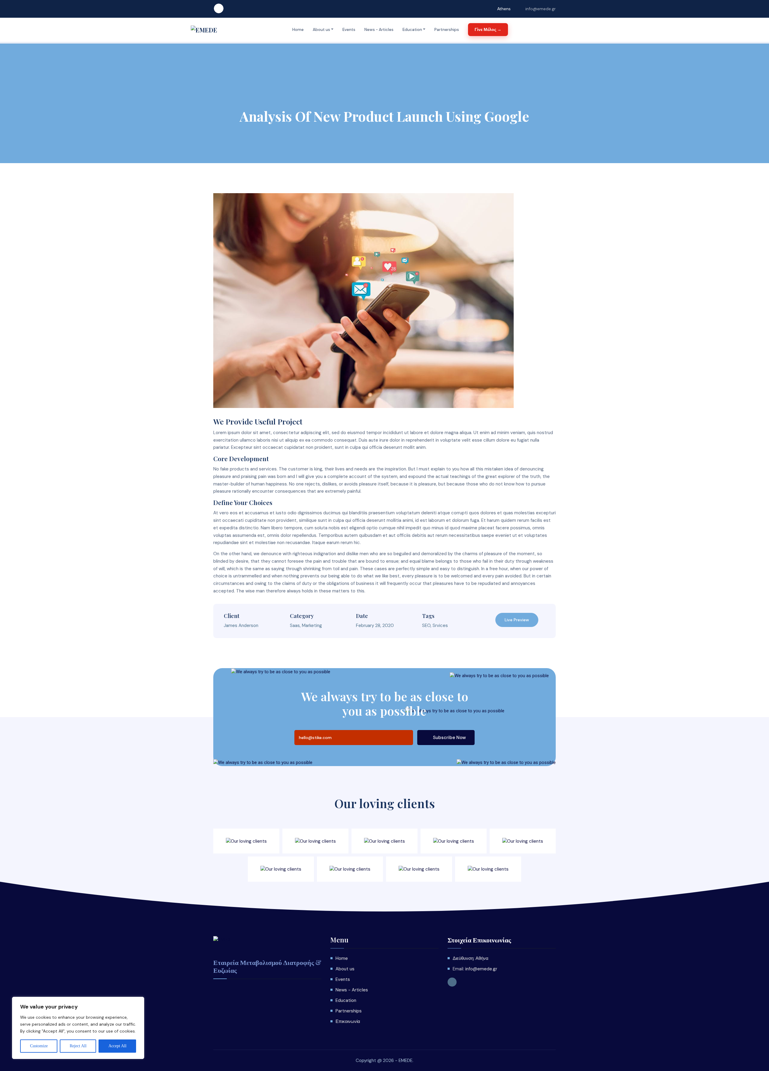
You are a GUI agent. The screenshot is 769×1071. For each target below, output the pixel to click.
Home (298, 29)
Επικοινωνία (348, 1021)
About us (321, 29)
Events (348, 29)
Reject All (78, 1046)
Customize (39, 1046)
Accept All (117, 1046)
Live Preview (517, 619)
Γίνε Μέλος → (488, 29)
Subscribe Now (449, 738)
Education (412, 29)
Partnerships (446, 29)
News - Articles (379, 29)
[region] (78, 1028)
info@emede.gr (540, 8)
